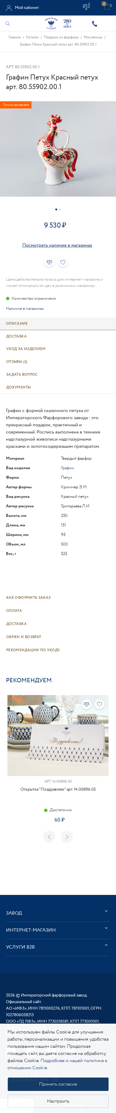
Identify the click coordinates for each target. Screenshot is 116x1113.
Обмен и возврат (23, 637)
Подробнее (58, 838)
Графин (67, 468)
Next (67, 837)
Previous (49, 837)
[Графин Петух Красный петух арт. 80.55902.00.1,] (58, 149)
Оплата (14, 610)
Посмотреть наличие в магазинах (57, 245)
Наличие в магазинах (25, 309)
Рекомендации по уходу (33, 650)
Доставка (16, 624)
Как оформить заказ (28, 597)
